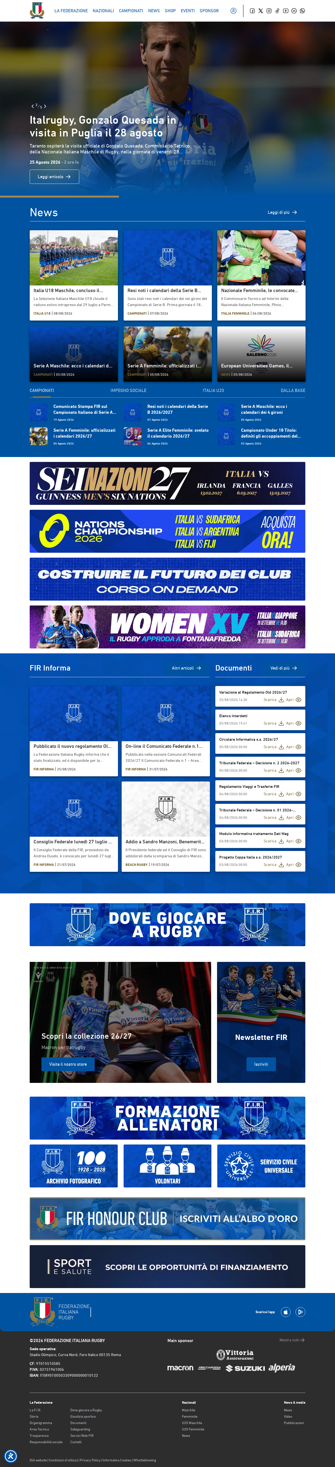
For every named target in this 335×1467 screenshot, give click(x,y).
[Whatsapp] (302, 11)
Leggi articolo (50, 176)
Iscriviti (261, 1064)
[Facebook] (252, 11)
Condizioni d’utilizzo (63, 1460)
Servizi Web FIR (82, 1436)
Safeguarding (80, 1429)
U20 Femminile (193, 1429)
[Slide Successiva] (45, 106)
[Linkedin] (294, 11)
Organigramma (41, 1423)
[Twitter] (261, 11)
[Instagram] (269, 11)
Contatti (75, 1442)
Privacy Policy (90, 1460)
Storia (34, 1416)
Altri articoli (183, 668)
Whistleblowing (144, 1460)
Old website (38, 1460)
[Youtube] (286, 11)
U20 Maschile (192, 1423)
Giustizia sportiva (83, 1416)
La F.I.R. (35, 1410)
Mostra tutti (289, 1340)
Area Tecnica (39, 1429)
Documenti (78, 1423)
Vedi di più (280, 668)
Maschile (188, 1410)
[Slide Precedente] (33, 106)
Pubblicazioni (294, 1423)
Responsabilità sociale (46, 1442)
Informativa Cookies (117, 1460)
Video (288, 1416)
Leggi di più (279, 212)
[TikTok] (277, 11)
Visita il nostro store (68, 1064)
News (186, 1436)
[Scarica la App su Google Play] (300, 1312)
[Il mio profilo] (233, 10)
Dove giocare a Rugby (86, 1410)
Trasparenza (39, 1436)
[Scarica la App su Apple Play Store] (286, 1312)
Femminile (189, 1416)
